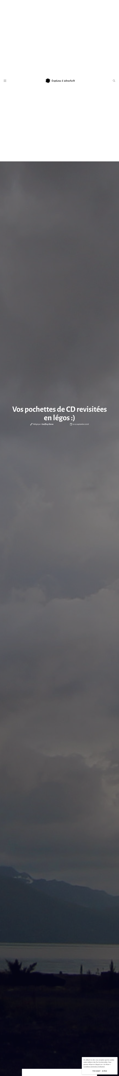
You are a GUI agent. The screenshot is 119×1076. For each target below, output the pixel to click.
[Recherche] (114, 80)
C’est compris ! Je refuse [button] (100, 1071)
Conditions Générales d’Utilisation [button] (94, 1067)
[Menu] (5, 80)
